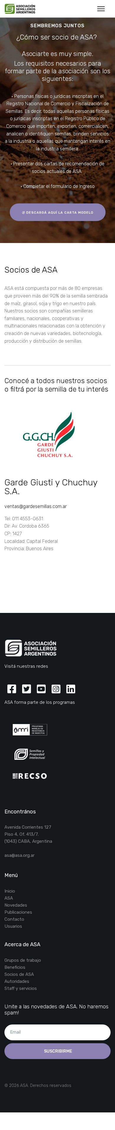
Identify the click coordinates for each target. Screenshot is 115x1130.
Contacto (14, 919)
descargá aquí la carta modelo (59, 213)
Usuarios (13, 926)
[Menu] (101, 9)
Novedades (15, 905)
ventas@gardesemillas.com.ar (35, 506)
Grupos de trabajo (22, 960)
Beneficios (14, 967)
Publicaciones (18, 912)
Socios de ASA (19, 974)
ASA (8, 898)
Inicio (9, 891)
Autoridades (16, 981)
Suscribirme (57, 1051)
